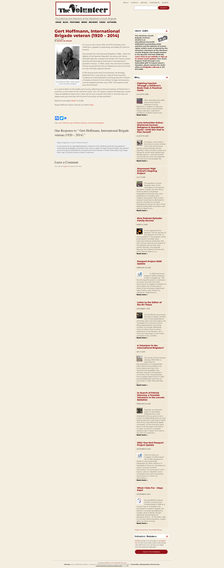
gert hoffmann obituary (78, 123)
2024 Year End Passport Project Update (150, 443)
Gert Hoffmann (64, 123)
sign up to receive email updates (151, 58)
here (92, 105)
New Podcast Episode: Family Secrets (149, 219)
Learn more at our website (146, 57)
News (84, 22)
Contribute (154, 2)
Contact (134, 2)
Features (75, 22)
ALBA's (138, 541)
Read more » (142, 115)
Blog (65, 22)
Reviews (93, 22)
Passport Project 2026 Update (149, 262)
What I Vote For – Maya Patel (150, 489)
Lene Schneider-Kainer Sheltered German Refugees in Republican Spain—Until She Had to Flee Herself (150, 127)
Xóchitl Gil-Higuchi (64, 41)
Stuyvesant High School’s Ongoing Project (147, 171)
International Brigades (96, 123)
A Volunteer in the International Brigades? (150, 346)
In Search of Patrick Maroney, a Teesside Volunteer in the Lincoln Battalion (150, 396)
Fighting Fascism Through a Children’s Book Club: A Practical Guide (149, 87)
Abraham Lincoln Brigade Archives (115, 563)
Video (102, 22)
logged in (66, 166)
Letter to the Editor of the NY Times (149, 303)
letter (73, 101)
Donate (165, 2)
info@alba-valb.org (151, 67)
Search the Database (151, 552)
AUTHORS (111, 22)
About (126, 2)
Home (58, 22)
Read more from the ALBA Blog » (148, 530)
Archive (143, 2)
